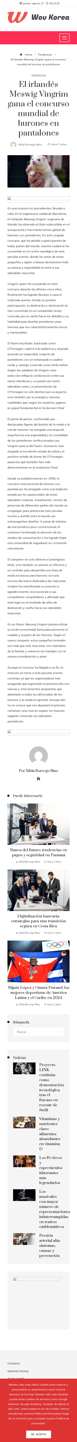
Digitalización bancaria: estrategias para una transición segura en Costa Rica (38, 921)
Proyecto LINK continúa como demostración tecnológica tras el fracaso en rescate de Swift (51, 1087)
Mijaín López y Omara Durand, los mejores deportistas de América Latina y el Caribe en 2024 (38, 992)
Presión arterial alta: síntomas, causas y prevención (49, 1245)
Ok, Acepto (38, 1434)
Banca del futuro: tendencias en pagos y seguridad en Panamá (38, 853)
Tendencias (38, 75)
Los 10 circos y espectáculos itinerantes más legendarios (50, 1170)
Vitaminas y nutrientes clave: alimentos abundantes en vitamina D (49, 1134)
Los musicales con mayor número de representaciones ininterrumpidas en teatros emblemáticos (54, 1209)
